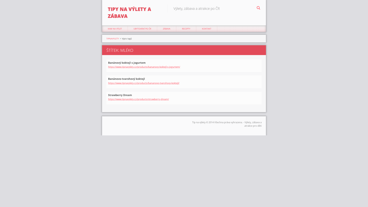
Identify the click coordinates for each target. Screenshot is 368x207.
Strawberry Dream (120, 95)
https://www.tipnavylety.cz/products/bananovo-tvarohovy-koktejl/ (143, 83)
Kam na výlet (115, 28)
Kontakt (206, 28)
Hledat (258, 8)
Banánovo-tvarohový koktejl (126, 78)
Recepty (186, 28)
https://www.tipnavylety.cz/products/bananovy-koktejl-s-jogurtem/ (144, 66)
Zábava (166, 28)
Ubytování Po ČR (142, 28)
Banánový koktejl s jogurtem (127, 62)
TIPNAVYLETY (112, 38)
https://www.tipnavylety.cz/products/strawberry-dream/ (138, 99)
